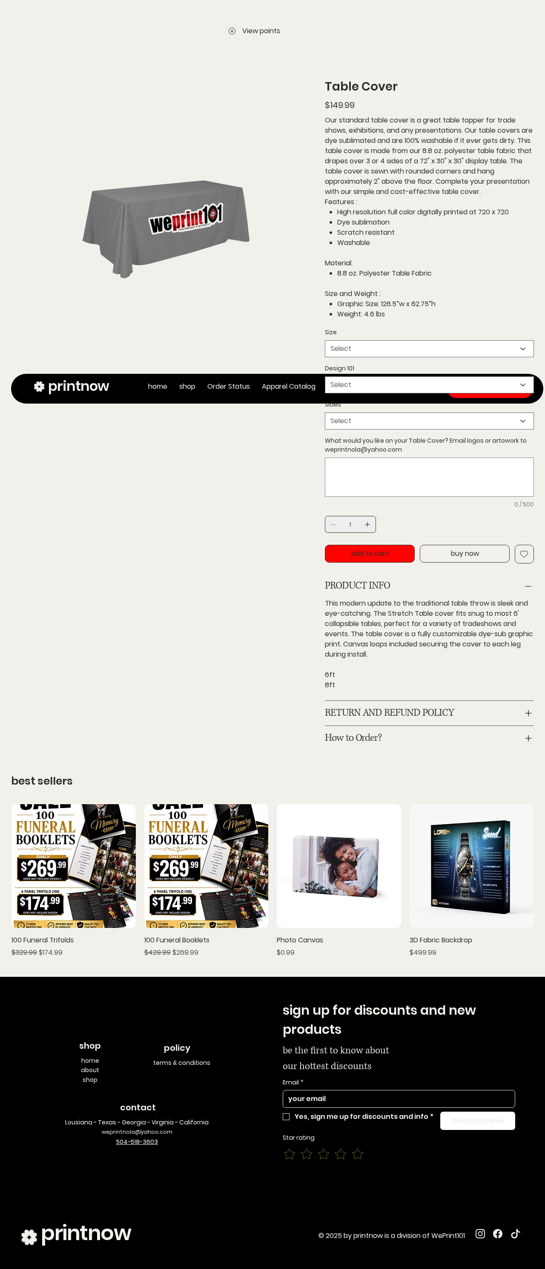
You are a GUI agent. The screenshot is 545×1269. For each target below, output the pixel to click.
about (90, 1070)
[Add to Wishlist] (524, 554)
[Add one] (367, 524)
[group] (272, 881)
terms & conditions (181, 1062)
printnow (86, 1232)
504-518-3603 (137, 1142)
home (90, 1060)
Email (293, 1082)
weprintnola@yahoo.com (363, 449)
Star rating (299, 1138)
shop (90, 1080)
